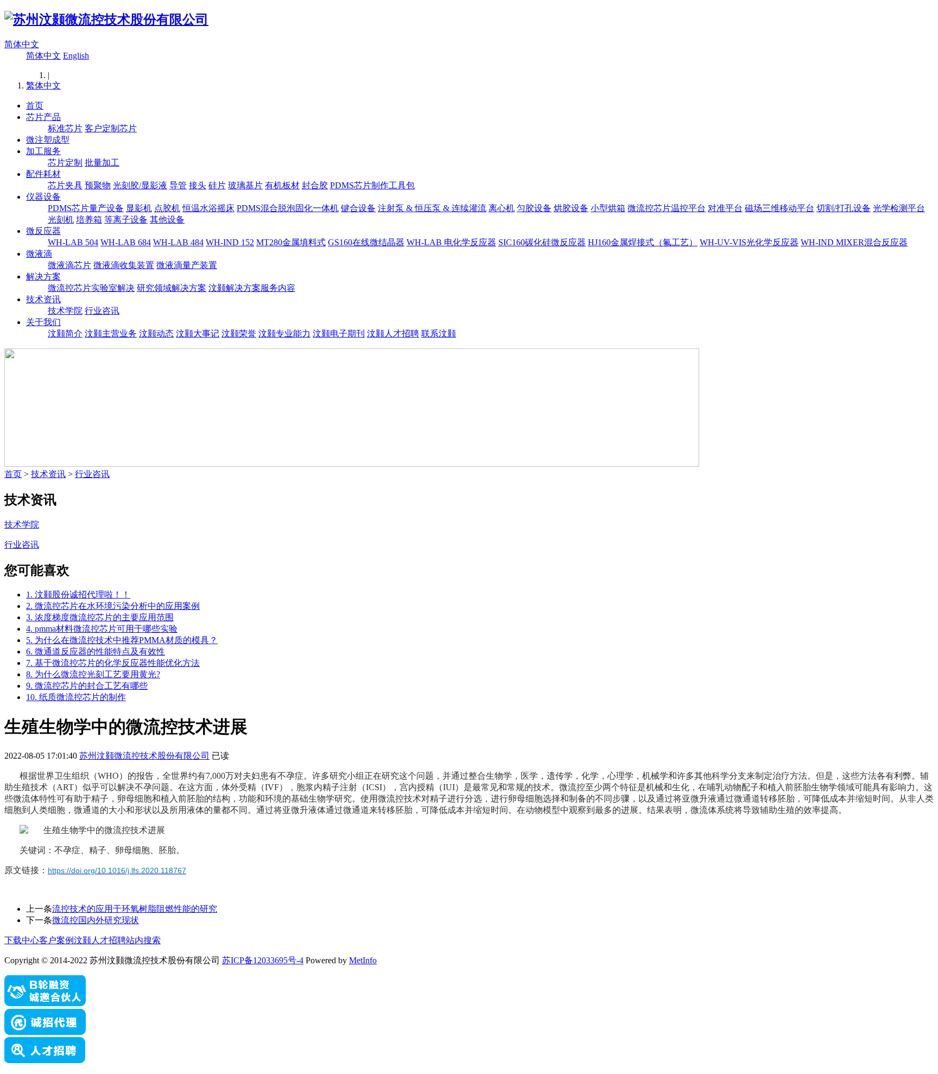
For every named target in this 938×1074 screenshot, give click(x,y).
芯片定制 (65, 162)
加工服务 (43, 151)
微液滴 (39, 253)
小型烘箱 (608, 208)
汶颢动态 (156, 333)
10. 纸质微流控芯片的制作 (76, 697)
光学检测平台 (899, 208)
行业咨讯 (102, 310)
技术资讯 (43, 299)
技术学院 (65, 310)
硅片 (217, 185)
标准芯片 (65, 128)
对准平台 (725, 208)
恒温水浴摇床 (208, 208)
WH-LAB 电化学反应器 (451, 242)
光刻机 (61, 219)
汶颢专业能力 (284, 333)
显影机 (139, 208)
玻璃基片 (245, 185)
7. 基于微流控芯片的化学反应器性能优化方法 (113, 663)
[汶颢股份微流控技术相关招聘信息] (45, 1060)
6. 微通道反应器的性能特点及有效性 (95, 651)
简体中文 (21, 44)
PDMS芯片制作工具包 (372, 185)
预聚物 (98, 185)
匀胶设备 (534, 208)
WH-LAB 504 (73, 242)
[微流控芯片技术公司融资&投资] (45, 1003)
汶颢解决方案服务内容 (251, 288)
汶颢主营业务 (111, 333)
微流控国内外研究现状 (95, 920)
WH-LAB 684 (125, 242)
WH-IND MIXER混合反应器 (854, 242)
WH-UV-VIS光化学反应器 (749, 242)
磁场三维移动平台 (779, 208)
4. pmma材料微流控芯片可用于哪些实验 (102, 628)
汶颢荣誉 (238, 333)
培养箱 (89, 219)
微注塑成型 (47, 139)
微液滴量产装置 (186, 265)
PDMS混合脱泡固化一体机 (288, 208)
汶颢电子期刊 (339, 333)
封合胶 (315, 185)
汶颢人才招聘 (393, 333)
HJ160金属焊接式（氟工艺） (643, 242)
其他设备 (167, 219)
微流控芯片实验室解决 (91, 288)
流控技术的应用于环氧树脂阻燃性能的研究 (134, 908)
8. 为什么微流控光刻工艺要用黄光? (93, 674)
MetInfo (363, 960)
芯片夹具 (65, 185)
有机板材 (282, 185)
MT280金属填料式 (291, 242)
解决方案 (43, 276)
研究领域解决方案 (171, 288)
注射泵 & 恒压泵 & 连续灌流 (432, 208)
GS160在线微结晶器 (366, 242)
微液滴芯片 (69, 265)
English (76, 55)
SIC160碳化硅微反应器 (542, 242)
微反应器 (43, 231)
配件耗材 (43, 174)
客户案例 (56, 940)
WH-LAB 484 (178, 242)
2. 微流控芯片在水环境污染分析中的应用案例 (113, 606)
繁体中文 (43, 85)
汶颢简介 (65, 333)
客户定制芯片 (111, 128)
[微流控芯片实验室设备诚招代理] (45, 1032)
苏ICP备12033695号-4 (262, 960)
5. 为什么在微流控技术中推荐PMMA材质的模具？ (122, 640)
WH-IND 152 (230, 242)
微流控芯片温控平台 (667, 208)
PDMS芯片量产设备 (86, 208)
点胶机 (167, 208)
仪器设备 (43, 196)
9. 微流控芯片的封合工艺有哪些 (87, 685)
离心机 (502, 208)
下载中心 (21, 940)
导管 (178, 185)
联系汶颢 (438, 333)
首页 (34, 105)
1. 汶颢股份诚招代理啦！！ (78, 594)
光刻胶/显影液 (140, 185)
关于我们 (43, 322)
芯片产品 (43, 117)
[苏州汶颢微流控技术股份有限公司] (106, 19)
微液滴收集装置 (123, 265)
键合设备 (358, 208)
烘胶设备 (571, 208)
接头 (197, 185)
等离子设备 (126, 219)
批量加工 (102, 162)
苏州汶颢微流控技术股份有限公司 (144, 755)
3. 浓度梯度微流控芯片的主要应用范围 (100, 617)
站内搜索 (143, 940)
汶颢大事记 (197, 333)
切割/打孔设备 (843, 208)
